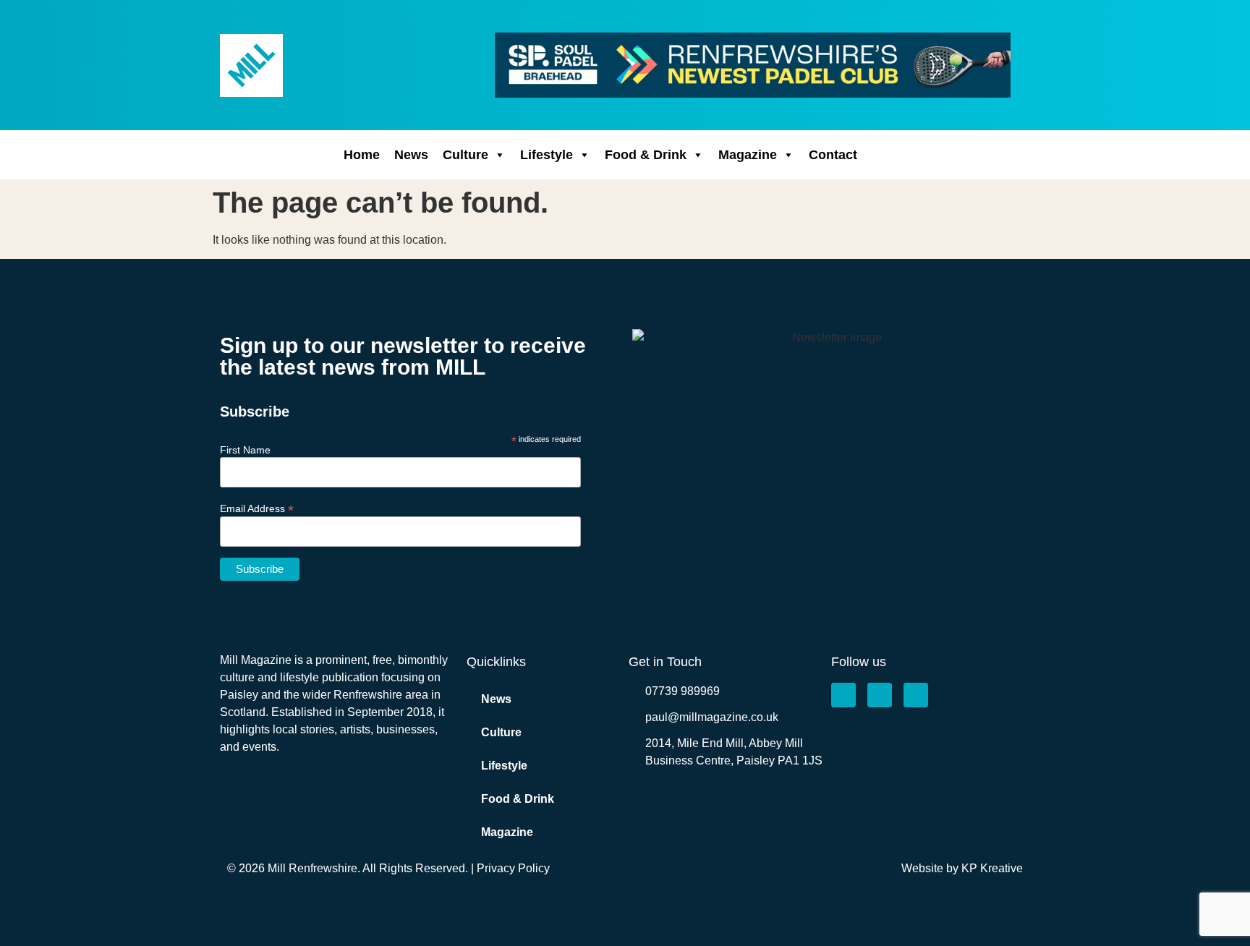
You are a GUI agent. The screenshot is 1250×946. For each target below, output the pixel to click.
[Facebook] (843, 695)
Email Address (257, 508)
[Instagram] (879, 695)
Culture (465, 155)
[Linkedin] (916, 695)
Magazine (747, 155)
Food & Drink (645, 155)
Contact (833, 155)
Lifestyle (546, 155)
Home (362, 155)
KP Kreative (992, 868)
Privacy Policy (513, 868)
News (411, 155)
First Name (245, 450)
